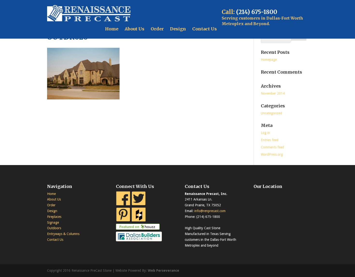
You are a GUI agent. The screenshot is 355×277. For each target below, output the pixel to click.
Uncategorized (271, 113)
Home (111, 29)
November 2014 (273, 93)
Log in (265, 133)
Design (178, 29)
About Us (134, 29)
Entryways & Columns (63, 234)
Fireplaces (54, 217)
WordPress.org (272, 154)
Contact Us (204, 29)
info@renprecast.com (210, 211)
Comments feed (272, 147)
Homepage (269, 60)
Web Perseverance (163, 270)
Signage (53, 222)
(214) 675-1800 (256, 12)
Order (157, 29)
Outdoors (54, 228)
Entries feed (269, 140)
